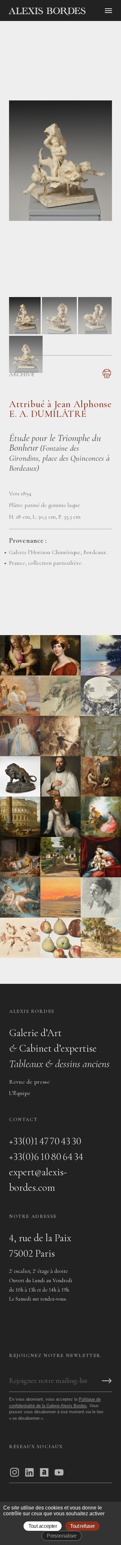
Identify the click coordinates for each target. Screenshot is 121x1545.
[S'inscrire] (106, 1381)
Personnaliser (61, 1536)
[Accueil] (63, 11)
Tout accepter (42, 1526)
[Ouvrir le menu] (108, 10)
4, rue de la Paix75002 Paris (40, 1245)
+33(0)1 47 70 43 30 (45, 1141)
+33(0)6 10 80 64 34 (46, 1156)
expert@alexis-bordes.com (38, 1180)
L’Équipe (20, 1093)
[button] (25, 332)
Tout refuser (82, 1526)
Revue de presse (29, 1081)
